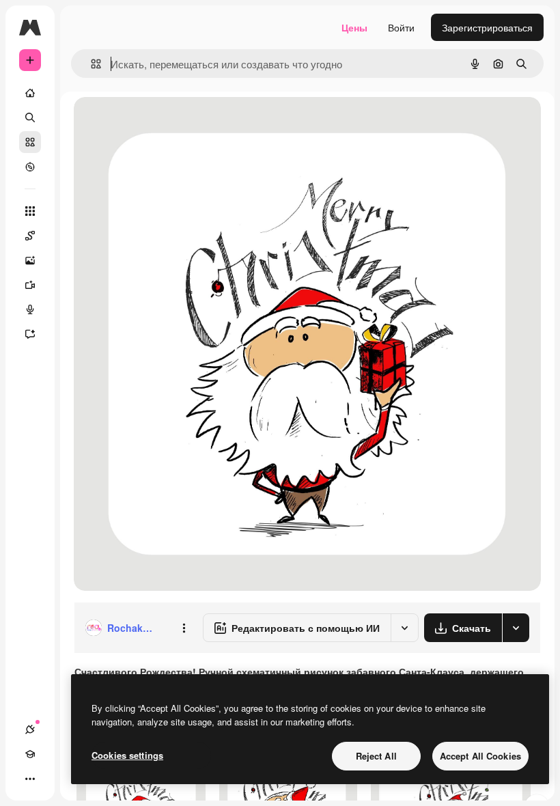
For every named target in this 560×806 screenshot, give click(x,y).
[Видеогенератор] (30, 285)
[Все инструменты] (30, 211)
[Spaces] (30, 236)
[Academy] (30, 754)
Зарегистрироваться (487, 27)
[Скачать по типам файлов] (515, 627)
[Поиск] (30, 117)
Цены (354, 27)
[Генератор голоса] (30, 309)
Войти (401, 27)
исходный (165, 122)
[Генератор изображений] (30, 260)
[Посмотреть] (30, 167)
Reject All (376, 755)
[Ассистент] (30, 334)
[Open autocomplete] (90, 64)
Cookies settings (127, 755)
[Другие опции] (183, 627)
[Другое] (30, 779)
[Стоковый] (30, 142)
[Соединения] (30, 729)
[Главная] (30, 93)
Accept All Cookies (480, 755)
